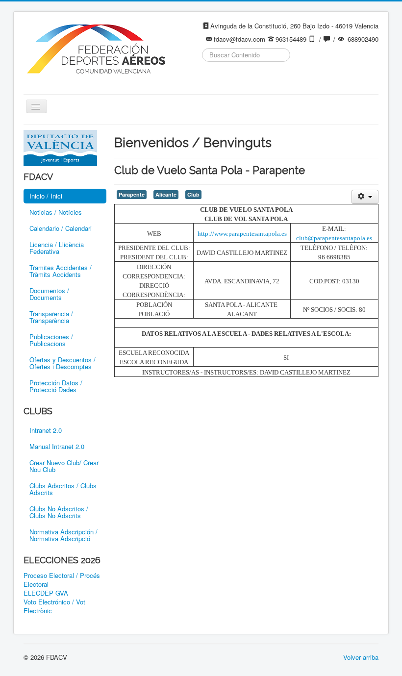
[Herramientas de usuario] (365, 197)
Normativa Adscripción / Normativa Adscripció (63, 535)
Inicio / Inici (45, 195)
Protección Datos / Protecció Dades (55, 386)
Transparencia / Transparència (51, 317)
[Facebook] (210, 79)
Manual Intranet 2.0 (56, 446)
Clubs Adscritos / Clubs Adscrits (63, 489)
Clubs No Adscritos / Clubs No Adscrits (58, 512)
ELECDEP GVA (46, 593)
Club (193, 194)
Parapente (132, 194)
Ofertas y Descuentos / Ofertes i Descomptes (62, 363)
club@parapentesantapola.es (334, 238)
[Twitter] (229, 79)
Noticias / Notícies (55, 212)
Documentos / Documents (49, 294)
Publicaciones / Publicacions (51, 340)
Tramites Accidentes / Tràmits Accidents (60, 271)
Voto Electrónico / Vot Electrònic (54, 606)
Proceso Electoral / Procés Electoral (62, 580)
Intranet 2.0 (45, 430)
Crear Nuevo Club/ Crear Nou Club (64, 466)
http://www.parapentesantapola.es (242, 233)
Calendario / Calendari (60, 228)
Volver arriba (360, 657)
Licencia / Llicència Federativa (56, 248)
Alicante (165, 194)
